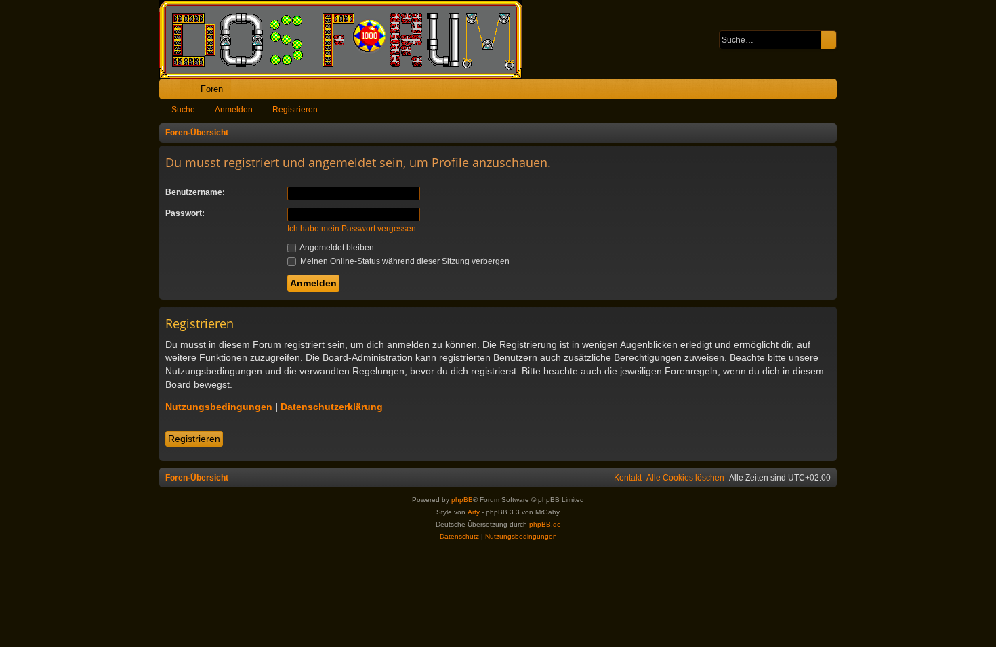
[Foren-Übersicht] (347, 39)
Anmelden (234, 109)
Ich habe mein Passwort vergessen (351, 228)
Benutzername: (195, 192)
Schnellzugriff (172, 91)
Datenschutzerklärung (332, 406)
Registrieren (295, 109)
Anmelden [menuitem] (808, 91)
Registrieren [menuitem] (829, 91)
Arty (474, 512)
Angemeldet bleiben (336, 247)
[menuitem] (784, 89)
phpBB (462, 500)
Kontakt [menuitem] (628, 478)
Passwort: (185, 213)
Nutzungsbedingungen (218, 406)
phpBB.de (545, 524)
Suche (183, 109)
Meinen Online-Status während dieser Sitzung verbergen (404, 261)
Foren (212, 89)
